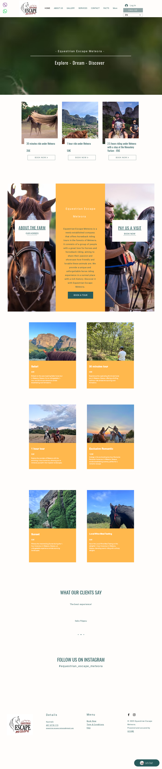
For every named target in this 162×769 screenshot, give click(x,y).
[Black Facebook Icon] (128, 714)
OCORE (130, 731)
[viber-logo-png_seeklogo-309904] (5, 5)
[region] (52, 358)
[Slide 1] (78, 634)
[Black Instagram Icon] (134, 714)
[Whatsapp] (5, 11)
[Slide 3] (83, 634)
